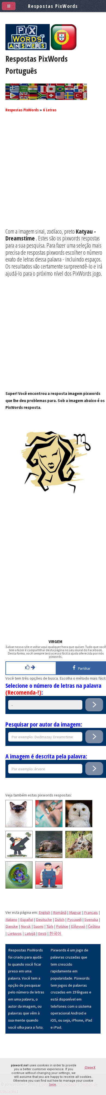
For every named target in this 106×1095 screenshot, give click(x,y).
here (52, 1084)
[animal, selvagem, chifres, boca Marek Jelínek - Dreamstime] (78, 856)
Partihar (83, 668)
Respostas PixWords (22, 109)
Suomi (38, 926)
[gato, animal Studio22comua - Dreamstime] (19, 825)
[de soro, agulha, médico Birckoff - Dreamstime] (49, 825)
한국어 (55, 933)
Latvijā (29, 933)
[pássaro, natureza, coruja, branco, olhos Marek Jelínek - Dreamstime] (78, 825)
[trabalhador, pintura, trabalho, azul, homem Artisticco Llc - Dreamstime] (49, 887)
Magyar (75, 912)
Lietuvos (14, 933)
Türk (49, 926)
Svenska (91, 919)
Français (91, 912)
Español (26, 919)
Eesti (42, 933)
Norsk (26, 926)
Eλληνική (78, 926)
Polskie (62, 926)
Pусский (74, 919)
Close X (90, 1067)
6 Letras (49, 109)
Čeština (94, 926)
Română (59, 912)
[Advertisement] (53, 174)
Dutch (59, 919)
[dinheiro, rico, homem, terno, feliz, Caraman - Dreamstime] (19, 856)
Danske (11, 926)
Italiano (11, 919)
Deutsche (44, 919)
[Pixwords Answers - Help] (27, 48)
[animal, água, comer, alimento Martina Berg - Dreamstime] (49, 856)
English (44, 912)
